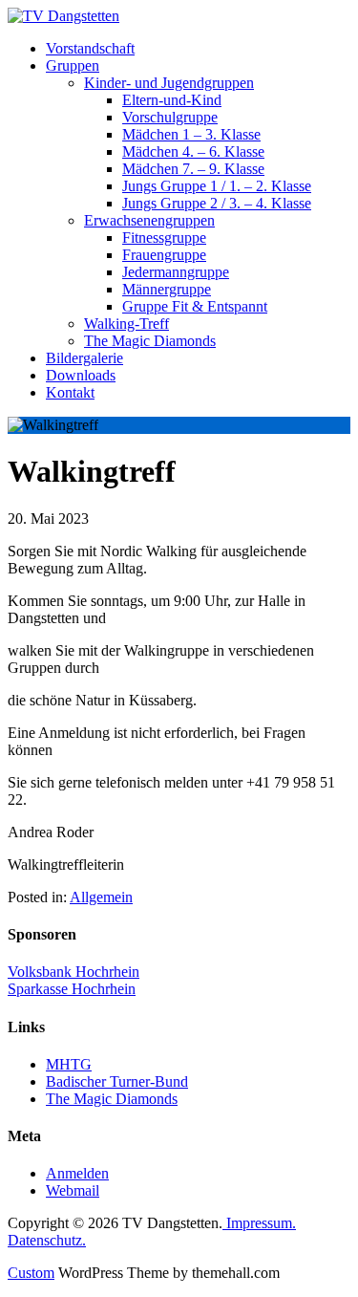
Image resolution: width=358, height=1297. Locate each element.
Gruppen (72, 65)
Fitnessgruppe (164, 237)
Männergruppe (166, 289)
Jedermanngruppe (175, 272)
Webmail (72, 1190)
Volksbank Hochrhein (73, 971)
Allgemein (101, 897)
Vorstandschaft (90, 48)
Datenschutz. (47, 1240)
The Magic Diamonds (150, 341)
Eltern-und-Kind (171, 100)
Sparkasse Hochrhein (72, 989)
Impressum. (259, 1223)
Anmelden (77, 1173)
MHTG (69, 1064)
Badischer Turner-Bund (117, 1081)
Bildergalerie (84, 358)
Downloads (81, 375)
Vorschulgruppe (170, 117)
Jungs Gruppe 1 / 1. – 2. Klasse (216, 186)
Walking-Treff (126, 323)
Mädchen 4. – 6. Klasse (193, 151)
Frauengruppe (164, 255)
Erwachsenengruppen (149, 220)
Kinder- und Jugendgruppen (169, 83)
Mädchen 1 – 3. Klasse (191, 134)
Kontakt (70, 392)
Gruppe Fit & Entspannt (194, 306)
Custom (31, 1273)
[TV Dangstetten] (63, 16)
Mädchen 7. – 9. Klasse (193, 169)
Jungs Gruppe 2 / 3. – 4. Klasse (216, 203)
